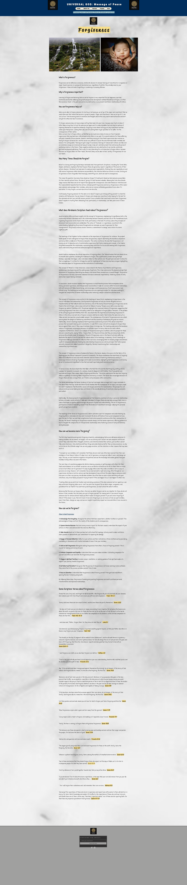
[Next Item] (135, 54)
